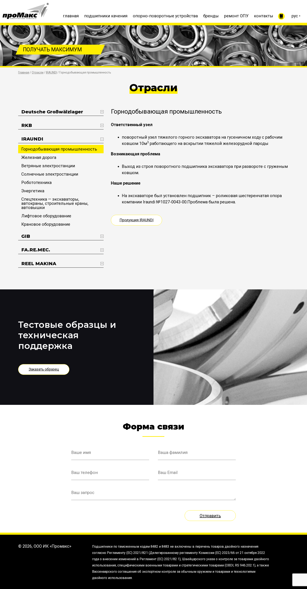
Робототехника (36, 182)
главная (71, 15)
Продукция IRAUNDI (136, 220)
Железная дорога (38, 157)
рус (295, 15)
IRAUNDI (51, 72)
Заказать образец (44, 369)
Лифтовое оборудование (46, 215)
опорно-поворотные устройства (165, 15)
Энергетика (32, 190)
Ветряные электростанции (48, 165)
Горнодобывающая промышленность (59, 149)
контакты (263, 15)
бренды (211, 15)
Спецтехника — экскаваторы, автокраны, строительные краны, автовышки (54, 203)
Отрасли (37, 72)
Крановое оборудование (45, 224)
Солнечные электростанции (49, 174)
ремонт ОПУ (236, 15)
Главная (23, 72)
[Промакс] (26, 10)
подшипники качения (105, 15)
